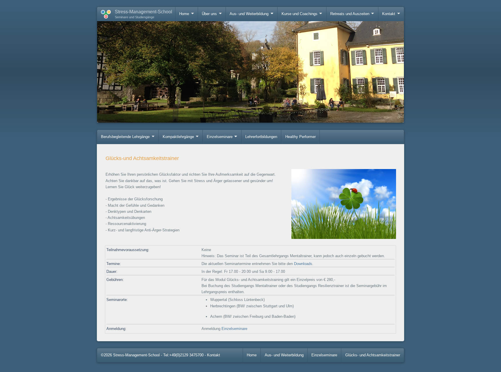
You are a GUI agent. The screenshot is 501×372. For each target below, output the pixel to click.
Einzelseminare (220, 137)
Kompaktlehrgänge (178, 137)
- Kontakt (212, 355)
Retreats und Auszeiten (349, 14)
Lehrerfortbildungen (261, 137)
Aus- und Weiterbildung (249, 14)
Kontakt (388, 14)
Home (184, 14)
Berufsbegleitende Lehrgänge (125, 137)
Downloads (303, 264)
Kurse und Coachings (299, 14)
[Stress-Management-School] (104, 13)
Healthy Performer (300, 137)
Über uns (209, 14)
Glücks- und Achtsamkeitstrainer (372, 355)
